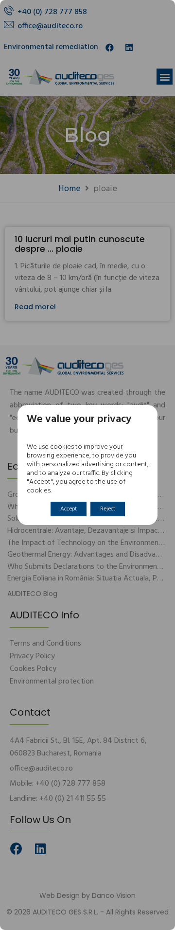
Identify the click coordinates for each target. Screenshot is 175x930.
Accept (68, 509)
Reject (107, 509)
